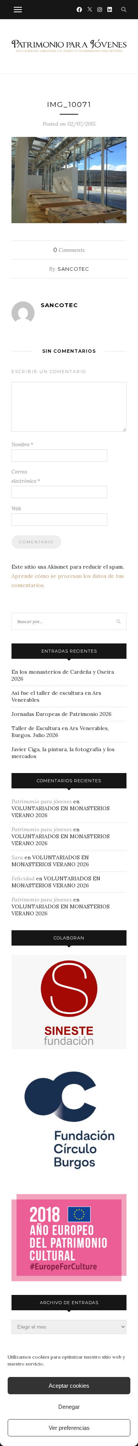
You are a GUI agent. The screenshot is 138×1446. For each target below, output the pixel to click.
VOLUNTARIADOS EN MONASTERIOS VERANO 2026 (50, 861)
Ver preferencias (69, 1428)
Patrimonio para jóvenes (42, 801)
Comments (69, 250)
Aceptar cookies (69, 1385)
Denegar (69, 1406)
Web (16, 508)
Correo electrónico (26, 476)
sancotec (73, 269)
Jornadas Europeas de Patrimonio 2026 (62, 714)
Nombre (22, 444)
